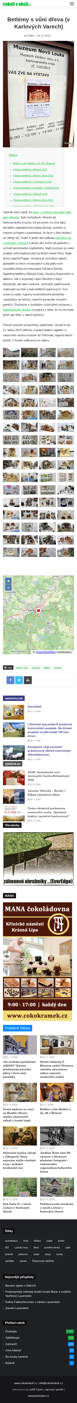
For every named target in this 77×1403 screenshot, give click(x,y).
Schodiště (34, 706)
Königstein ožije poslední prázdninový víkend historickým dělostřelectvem (49, 750)
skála (36, 1254)
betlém (47, 667)
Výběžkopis (12, 1337)
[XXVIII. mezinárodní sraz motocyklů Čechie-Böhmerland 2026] (14, 777)
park (68, 1247)
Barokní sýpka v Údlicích (20, 1285)
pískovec (23, 1254)
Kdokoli (9, 1363)
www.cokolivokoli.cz (25, 1383)
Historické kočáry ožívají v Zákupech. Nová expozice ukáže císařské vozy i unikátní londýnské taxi (19, 1160)
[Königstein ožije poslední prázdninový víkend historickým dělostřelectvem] (14, 752)
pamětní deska (52, 1247)
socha (59, 1254)
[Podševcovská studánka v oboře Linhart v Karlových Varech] (57, 1187)
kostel (61, 1241)
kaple (50, 1241)
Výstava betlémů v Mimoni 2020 (30, 169)
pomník (9, 1254)
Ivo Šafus (29, 35)
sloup (48, 1254)
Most (36, 1247)
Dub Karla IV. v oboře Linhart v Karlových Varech (17, 1207)
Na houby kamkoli (16, 1356)
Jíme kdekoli (13, 1350)
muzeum (36, 667)
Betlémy (13, 155)
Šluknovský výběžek (43, 1261)
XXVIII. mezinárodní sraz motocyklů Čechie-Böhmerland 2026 (48, 776)
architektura (11, 1241)
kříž (7, 1247)
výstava (58, 667)
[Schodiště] (14, 712)
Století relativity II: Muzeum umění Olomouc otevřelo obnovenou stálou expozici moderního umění (56, 1069)
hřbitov (37, 1241)
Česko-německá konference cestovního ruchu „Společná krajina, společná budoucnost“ (48, 812)
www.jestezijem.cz (38, 1395)
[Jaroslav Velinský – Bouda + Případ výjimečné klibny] (14, 796)
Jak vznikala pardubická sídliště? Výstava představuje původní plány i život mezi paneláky (19, 1069)
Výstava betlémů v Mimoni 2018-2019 (33, 175)
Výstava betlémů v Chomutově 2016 (32, 181)
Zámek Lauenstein (17, 1308)
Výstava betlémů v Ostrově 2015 (30, 194)
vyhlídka (9, 1261)
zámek (23, 1261)
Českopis (11, 1331)
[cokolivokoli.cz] (17, 4)
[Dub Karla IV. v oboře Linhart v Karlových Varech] (20, 1187)
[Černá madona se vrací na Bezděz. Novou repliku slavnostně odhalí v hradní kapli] (20, 1092)
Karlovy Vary (22, 667)
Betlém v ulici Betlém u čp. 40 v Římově (34, 163)
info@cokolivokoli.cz (51, 1383)
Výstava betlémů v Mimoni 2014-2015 (33, 200)
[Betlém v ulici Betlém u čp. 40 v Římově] (57, 1092)
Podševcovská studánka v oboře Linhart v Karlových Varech (56, 1207)
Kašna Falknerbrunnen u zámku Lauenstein (32, 1302)
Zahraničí (11, 1344)
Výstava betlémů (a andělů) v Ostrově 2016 (36, 188)
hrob (25, 1241)
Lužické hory (21, 1247)
